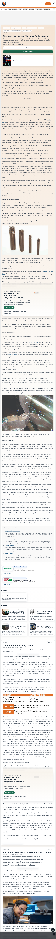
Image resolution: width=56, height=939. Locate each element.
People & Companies (13, 9)
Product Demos (39, 9)
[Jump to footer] (53, 930)
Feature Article (47, 9)
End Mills (24, 28)
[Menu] (53, 3)
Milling (20, 9)
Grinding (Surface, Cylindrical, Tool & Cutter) (12, 30)
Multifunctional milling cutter (18, 645)
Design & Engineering (27, 30)
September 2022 (7, 647)
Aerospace (31, 9)
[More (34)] (54, 9)
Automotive (41, 28)
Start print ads (9, 307)
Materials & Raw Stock (32, 28)
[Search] (42, 3)
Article (5, 32)
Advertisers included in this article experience (15, 312)
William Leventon (18, 44)
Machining (25, 9)
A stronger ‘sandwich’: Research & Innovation (27, 852)
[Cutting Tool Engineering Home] (4, 4)
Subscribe (48, 3)
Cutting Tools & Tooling (16, 28)
